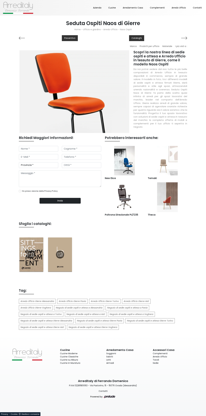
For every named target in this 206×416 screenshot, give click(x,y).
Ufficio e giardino (92, 29)
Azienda (97, 7)
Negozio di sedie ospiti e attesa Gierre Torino (150, 320)
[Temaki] (38, 38)
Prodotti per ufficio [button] (149, 46)
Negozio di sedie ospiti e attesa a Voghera (131, 314)
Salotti (109, 356)
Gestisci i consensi (30, 414)
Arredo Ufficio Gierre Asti (136, 301)
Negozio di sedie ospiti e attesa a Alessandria (79, 307)
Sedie (155, 362)
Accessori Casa (163, 350)
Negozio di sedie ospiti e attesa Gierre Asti (42, 327)
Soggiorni (111, 353)
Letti (108, 359)
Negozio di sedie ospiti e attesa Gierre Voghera (93, 327)
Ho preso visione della (40, 191)
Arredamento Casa (133, 7)
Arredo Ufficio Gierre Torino (105, 301)
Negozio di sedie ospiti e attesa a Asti (86, 314)
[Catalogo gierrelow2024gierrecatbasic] (60, 254)
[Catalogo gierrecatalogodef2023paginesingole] (31, 254)
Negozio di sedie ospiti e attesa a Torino (41, 314)
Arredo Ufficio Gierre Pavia (72, 301)
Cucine (112, 7)
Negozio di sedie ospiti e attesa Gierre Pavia (99, 320)
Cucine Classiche (69, 356)
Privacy (4, 414)
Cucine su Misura (69, 359)
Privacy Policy (51, 191)
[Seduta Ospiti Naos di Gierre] (74, 91)
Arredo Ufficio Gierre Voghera (36, 307)
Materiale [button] (167, 46)
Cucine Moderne (69, 353)
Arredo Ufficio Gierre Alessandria (37, 301)
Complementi (157, 7)
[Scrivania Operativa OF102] (167, 38)
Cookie (14, 414)
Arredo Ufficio (179, 7)
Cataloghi (137, 38)
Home (77, 29)
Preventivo (69, 38)
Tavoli (156, 359)
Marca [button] (133, 46)
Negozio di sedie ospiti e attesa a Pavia (127, 307)
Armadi (110, 362)
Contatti (197, 7)
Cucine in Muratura (70, 362)
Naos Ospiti (126, 29)
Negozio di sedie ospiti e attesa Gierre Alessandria (46, 320)
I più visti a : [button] (181, 46)
